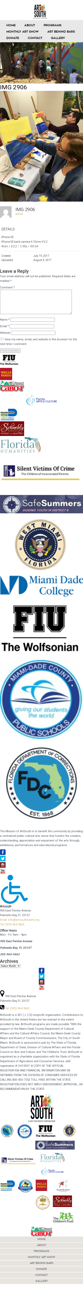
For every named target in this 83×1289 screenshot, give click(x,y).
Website (5, 332)
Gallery (58, 38)
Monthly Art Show (22, 31)
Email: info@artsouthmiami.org (19, 920)
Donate (12, 38)
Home (11, 25)
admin (19, 213)
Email (4, 326)
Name (5, 319)
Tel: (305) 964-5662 (12, 924)
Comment (7, 287)
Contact (35, 38)
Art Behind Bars (61, 31)
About (29, 25)
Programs (52, 25)
